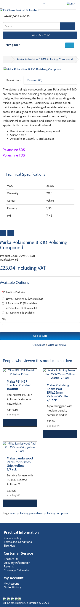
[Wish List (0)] (47, 3)
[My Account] (42, 3)
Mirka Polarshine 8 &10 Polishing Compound (45, 59)
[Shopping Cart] (52, 3)
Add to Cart (40, 335)
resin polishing (19, 513)
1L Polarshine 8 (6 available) (20, 312)
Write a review (57, 345)
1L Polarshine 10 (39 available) (22, 303)
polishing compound (56, 513)
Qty (4, 319)
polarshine (36, 513)
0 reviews (39, 345)
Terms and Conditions (18, 542)
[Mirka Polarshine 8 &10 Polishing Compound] (40, 69)
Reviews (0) (34, 80)
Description (13, 80)
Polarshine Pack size (14, 292)
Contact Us (11, 559)
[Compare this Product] (10, 233)
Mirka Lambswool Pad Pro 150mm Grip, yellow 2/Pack (20, 463)
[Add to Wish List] (3, 233)
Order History (12, 587)
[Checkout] (57, 3)
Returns (9, 566)
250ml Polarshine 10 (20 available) (24, 298)
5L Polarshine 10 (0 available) (21, 307)
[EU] (71, 3)
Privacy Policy (12, 538)
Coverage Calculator (17, 570)
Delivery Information (17, 562)
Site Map (9, 545)
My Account (11, 583)
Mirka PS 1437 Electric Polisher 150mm (19, 385)
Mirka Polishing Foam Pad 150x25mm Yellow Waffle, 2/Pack (58, 392)
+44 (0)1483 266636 (17, 16)
